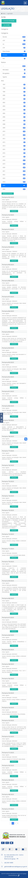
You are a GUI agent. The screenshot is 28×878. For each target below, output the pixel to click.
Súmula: (4, 204)
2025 (6, 25)
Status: (3, 199)
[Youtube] (1, 417)
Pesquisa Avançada (8, 193)
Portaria (8, 20)
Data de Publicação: (6, 201)
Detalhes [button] (14, 211)
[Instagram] (1, 421)
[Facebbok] (3, 843)
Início (3, 13)
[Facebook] (1, 414)
